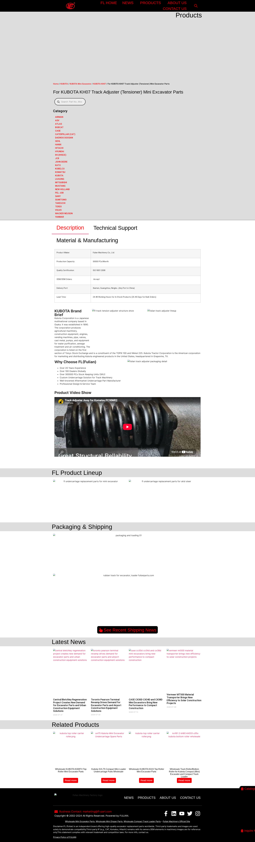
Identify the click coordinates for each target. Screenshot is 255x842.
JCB (57, 158)
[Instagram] (197, 813)
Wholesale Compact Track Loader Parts (142, 821)
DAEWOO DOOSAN (64, 137)
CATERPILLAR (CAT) (65, 134)
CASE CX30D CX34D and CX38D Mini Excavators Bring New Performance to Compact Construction (145, 704)
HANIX (58, 144)
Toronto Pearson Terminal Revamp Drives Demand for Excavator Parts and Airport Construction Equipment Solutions (106, 705)
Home (56, 84)
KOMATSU (60, 172)
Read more (71, 780)
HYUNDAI (59, 151)
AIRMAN (59, 117)
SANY (58, 196)
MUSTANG (60, 186)
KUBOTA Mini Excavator (80, 84)
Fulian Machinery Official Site (176, 821)
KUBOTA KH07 (99, 84)
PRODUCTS (150, 3)
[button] (195, 5)
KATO (58, 165)
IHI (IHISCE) (60, 155)
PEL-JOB (59, 193)
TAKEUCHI (60, 203)
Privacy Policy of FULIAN (64, 837)
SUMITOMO (61, 199)
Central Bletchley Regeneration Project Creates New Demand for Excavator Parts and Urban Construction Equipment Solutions (70, 705)
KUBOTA (64, 84)
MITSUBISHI (61, 182)
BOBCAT (59, 127)
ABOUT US (177, 3)
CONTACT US (175, 9)
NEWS (127, 3)
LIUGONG (59, 179)
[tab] (70, 227)
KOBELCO (60, 168)
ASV (57, 120)
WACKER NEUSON (64, 213)
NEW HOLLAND (62, 189)
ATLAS (58, 124)
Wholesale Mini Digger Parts (109, 821)
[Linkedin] (174, 813)
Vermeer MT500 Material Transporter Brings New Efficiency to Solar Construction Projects (184, 699)
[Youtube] (181, 813)
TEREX (58, 206)
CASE (58, 131)
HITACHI (59, 148)
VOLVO (58, 210)
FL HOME (109, 3)
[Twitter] (189, 813)
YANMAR (59, 217)
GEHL (57, 141)
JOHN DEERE (61, 162)
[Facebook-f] (166, 813)
